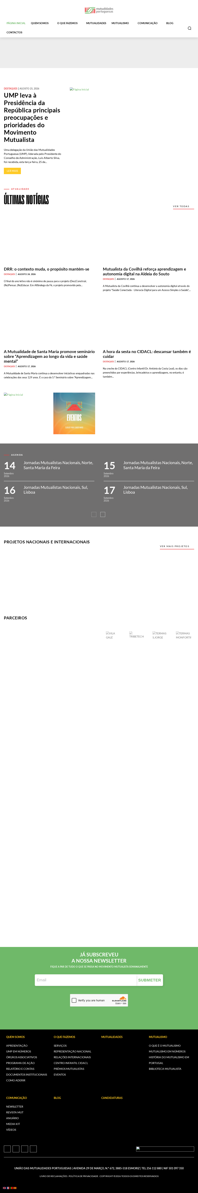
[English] (4, 1187)
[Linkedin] (24, 1149)
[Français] (8, 1187)
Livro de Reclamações (53, 1176)
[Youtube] (33, 1149)
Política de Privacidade (83, 1176)
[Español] (15, 1187)
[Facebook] (7, 1149)
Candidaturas (112, 1098)
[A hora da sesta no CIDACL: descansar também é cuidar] (148, 324)
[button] (189, 28)
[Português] (11, 1188)
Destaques (10, 89)
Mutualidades (112, 1037)
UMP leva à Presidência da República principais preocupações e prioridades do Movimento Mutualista (32, 118)
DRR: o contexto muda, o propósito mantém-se (46, 269)
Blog (57, 1098)
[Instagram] (16, 1149)
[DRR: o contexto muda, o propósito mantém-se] (49, 241)
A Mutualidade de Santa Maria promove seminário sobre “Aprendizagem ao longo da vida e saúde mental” (49, 356)
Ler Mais (12, 170)
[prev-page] (93, 514)
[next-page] (102, 514)
